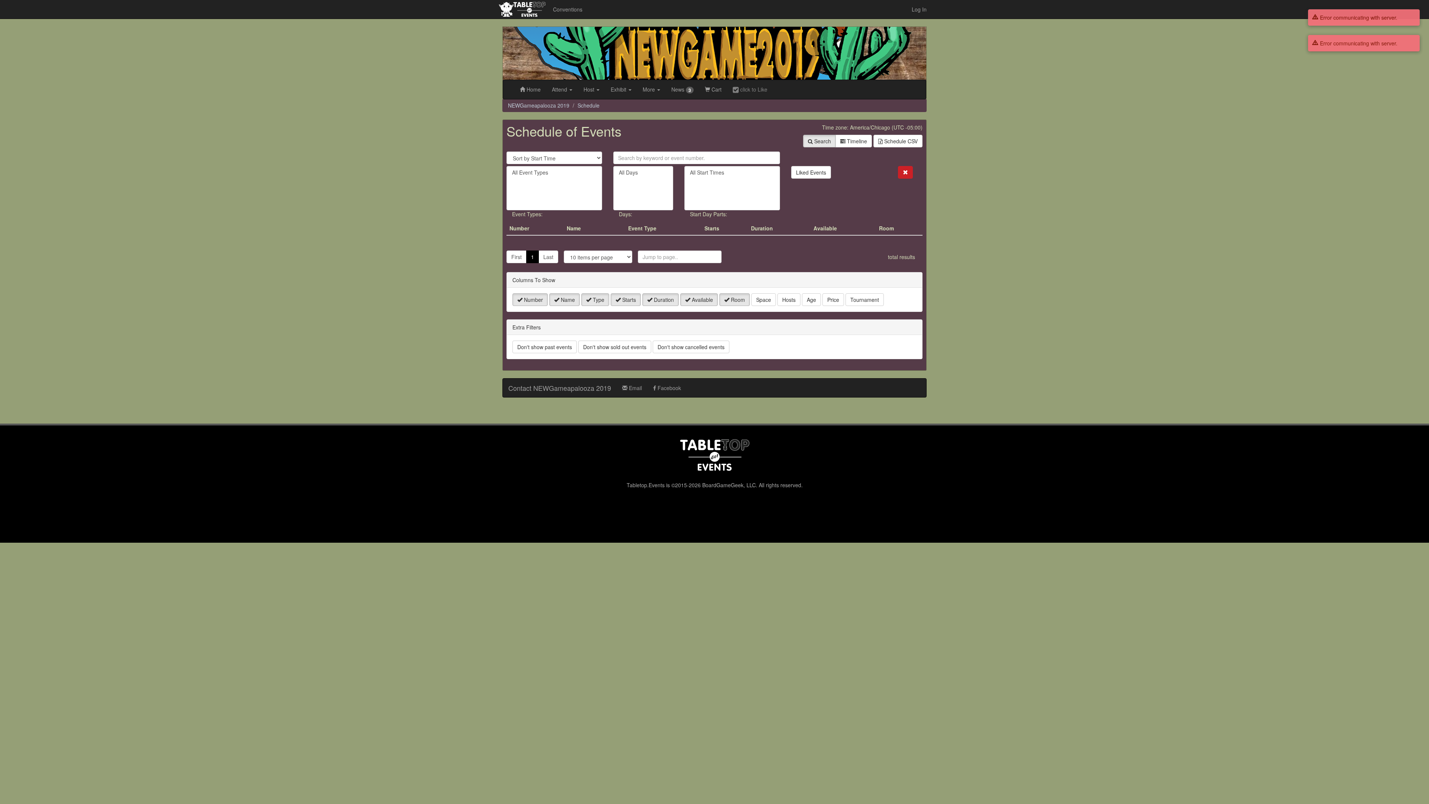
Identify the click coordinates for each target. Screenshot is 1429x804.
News (681, 89)
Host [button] (590, 89)
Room (737, 299)
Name (567, 299)
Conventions (567, 9)
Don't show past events (544, 347)
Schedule (589, 105)
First (516, 257)
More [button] (649, 89)
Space (763, 299)
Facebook (668, 388)
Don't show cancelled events (691, 347)
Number (532, 299)
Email (634, 388)
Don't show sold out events (614, 347)
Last (548, 257)
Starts (628, 299)
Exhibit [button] (619, 89)
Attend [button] (560, 89)
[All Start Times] (732, 172)
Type (597, 299)
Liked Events (811, 172)
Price (833, 299)
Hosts (789, 299)
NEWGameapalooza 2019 (538, 105)
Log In (919, 9)
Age (811, 299)
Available (701, 299)
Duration (663, 299)
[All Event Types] (554, 172)
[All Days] (643, 172)
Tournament (864, 299)
